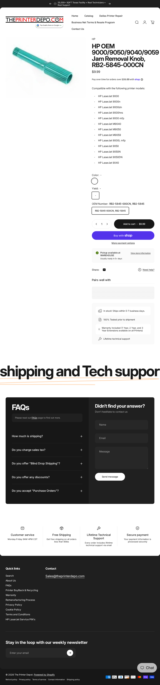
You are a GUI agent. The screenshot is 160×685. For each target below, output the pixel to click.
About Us (11, 580)
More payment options (123, 243)
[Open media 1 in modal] (46, 67)
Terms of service (39, 679)
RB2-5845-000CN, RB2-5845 (110, 210)
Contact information (56, 679)
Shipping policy (73, 679)
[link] (65, 576)
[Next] (109, 3)
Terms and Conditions (18, 614)
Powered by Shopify (44, 674)
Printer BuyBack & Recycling (22, 590)
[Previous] (50, 3)
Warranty (11, 595)
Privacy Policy (14, 604)
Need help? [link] (148, 269)
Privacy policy (24, 679)
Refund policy (11, 679)
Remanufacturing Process (20, 599)
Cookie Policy (13, 609)
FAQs (34, 417)
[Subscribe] (70, 653)
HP (93, 39)
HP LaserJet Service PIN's (20, 619)
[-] (94, 181)
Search (10, 575)
